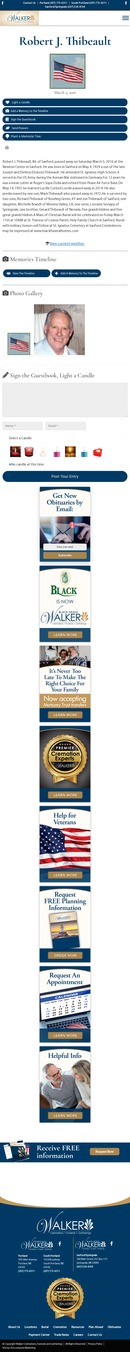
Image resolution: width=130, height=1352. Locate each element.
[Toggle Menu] (125, 18)
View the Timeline (23, 273)
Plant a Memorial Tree (26, 136)
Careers (78, 1335)
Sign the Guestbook (23, 119)
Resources (77, 1327)
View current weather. (67, 243)
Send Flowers (19, 128)
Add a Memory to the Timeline (29, 111)
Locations (31, 1327)
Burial (45, 1327)
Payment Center (39, 1335)
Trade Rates (61, 1335)
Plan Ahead (96, 1327)
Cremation (60, 1327)
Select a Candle (20, 438)
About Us (14, 1327)
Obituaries (114, 1327)
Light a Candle (20, 102)
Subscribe (65, 555)
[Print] (7, 147)
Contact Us (95, 1335)
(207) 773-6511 (26, 1271)
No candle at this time (27, 464)
